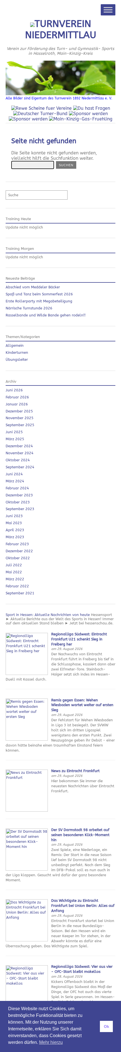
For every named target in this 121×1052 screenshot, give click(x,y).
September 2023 (20, 509)
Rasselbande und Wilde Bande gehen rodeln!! (46, 315)
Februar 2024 (17, 488)
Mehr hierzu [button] (51, 1042)
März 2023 (15, 537)
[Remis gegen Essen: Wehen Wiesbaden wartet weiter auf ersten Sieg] (27, 739)
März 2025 (15, 439)
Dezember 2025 (19, 411)
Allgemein (15, 345)
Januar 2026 (17, 404)
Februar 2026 (17, 397)
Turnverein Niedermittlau (60, 29)
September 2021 (20, 593)
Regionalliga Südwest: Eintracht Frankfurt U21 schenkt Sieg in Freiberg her (79, 639)
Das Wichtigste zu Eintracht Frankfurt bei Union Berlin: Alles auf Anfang (83, 905)
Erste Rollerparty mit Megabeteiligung (39, 301)
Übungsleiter (17, 359)
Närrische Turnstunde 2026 (29, 308)
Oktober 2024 (18, 460)
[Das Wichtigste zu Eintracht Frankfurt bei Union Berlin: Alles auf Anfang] (27, 940)
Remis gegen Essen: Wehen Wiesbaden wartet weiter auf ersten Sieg (82, 705)
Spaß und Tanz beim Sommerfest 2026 (39, 294)
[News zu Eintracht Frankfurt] (27, 810)
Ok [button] (106, 1026)
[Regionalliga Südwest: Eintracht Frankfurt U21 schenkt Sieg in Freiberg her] (27, 674)
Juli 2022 (14, 565)
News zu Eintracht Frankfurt (75, 771)
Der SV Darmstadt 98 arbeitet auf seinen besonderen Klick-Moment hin (80, 835)
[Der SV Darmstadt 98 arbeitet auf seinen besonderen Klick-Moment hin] (27, 869)
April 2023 (15, 530)
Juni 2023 (14, 516)
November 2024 (19, 453)
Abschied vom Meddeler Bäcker (33, 287)
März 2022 (15, 579)
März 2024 (15, 481)
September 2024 (20, 467)
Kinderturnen (17, 352)
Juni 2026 (14, 390)
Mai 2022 (14, 572)
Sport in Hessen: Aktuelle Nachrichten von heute (48, 615)
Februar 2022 (17, 586)
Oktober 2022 (18, 558)
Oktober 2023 (18, 502)
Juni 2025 (14, 432)
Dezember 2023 (19, 495)
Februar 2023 (17, 544)
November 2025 (19, 418)
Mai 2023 (14, 523)
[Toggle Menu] (108, 9)
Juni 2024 (14, 474)
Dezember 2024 (19, 446)
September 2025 (20, 425)
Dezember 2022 (19, 551)
